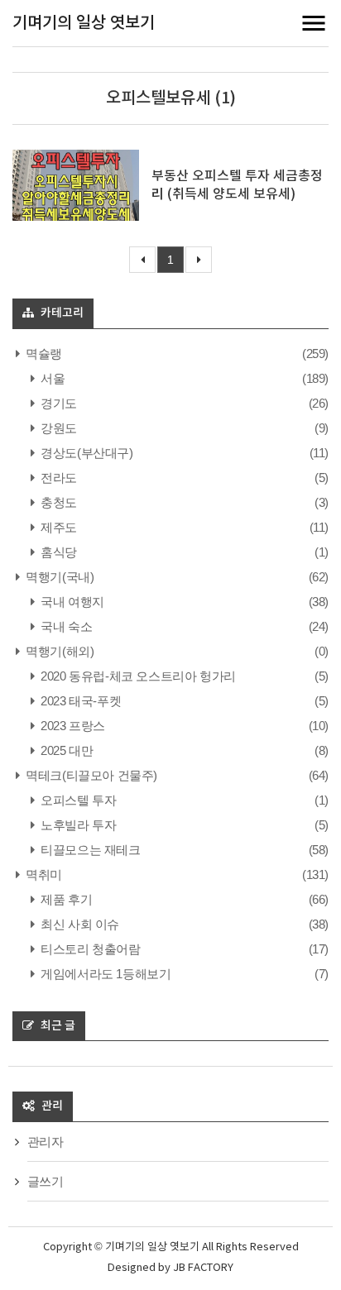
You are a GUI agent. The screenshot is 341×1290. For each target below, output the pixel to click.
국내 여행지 (71, 602)
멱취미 (42, 874)
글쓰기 (45, 1181)
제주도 (57, 527)
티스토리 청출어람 (89, 949)
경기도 (57, 403)
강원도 (57, 428)
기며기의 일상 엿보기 (83, 23)
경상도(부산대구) (85, 453)
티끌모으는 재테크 (89, 850)
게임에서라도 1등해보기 (104, 974)
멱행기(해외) (58, 651)
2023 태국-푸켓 (79, 701)
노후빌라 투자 (77, 825)
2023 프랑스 (71, 726)
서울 (51, 378)
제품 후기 (65, 899)
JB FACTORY (203, 1268)
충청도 (57, 502)
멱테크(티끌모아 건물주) (90, 775)
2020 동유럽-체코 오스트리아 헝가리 (137, 676)
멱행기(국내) (58, 577)
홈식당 (57, 552)
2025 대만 (65, 750)
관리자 (45, 1142)
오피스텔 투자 (77, 800)
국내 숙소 (65, 626)
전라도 (57, 478)
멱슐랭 (42, 353)
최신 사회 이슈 (78, 924)
